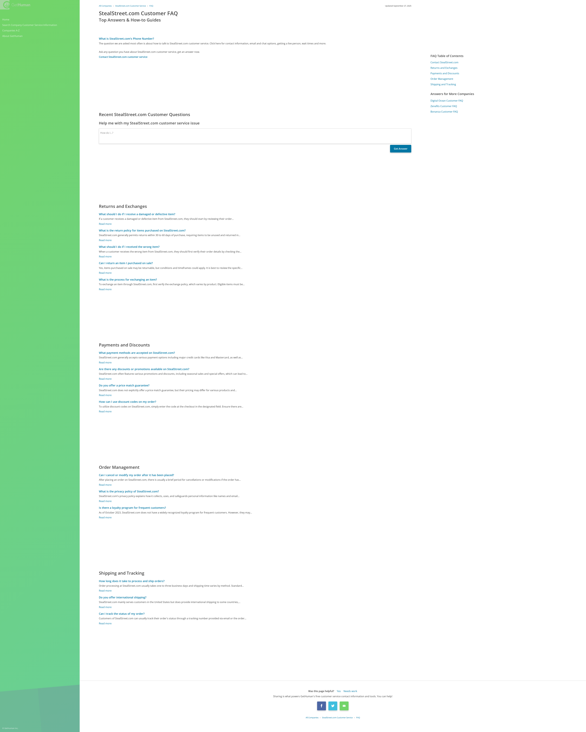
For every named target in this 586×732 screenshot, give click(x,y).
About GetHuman (12, 36)
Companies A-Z (11, 30)
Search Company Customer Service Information (29, 25)
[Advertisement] (190, 85)
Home (5, 19)
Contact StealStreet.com (444, 62)
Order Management (441, 79)
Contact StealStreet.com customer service (123, 57)
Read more (105, 224)
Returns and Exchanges (444, 68)
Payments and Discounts (444, 73)
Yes (339, 691)
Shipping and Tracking (443, 84)
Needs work (350, 691)
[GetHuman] (15, 4)
